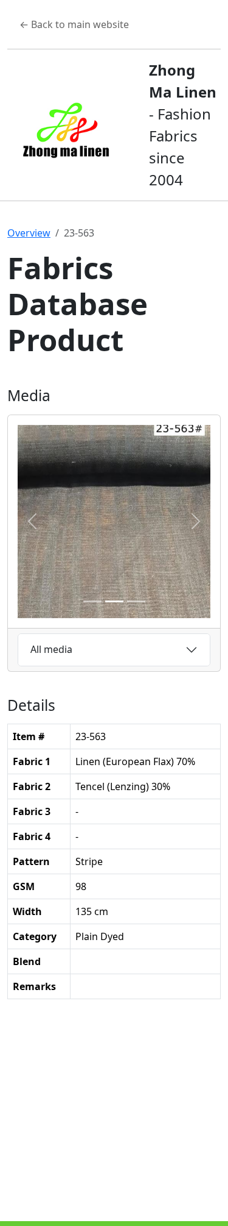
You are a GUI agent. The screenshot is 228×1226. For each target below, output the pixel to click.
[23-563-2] (114, 601)
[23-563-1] (92, 601)
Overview (28, 233)
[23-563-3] (136, 601)
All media (51, 649)
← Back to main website (74, 24)
